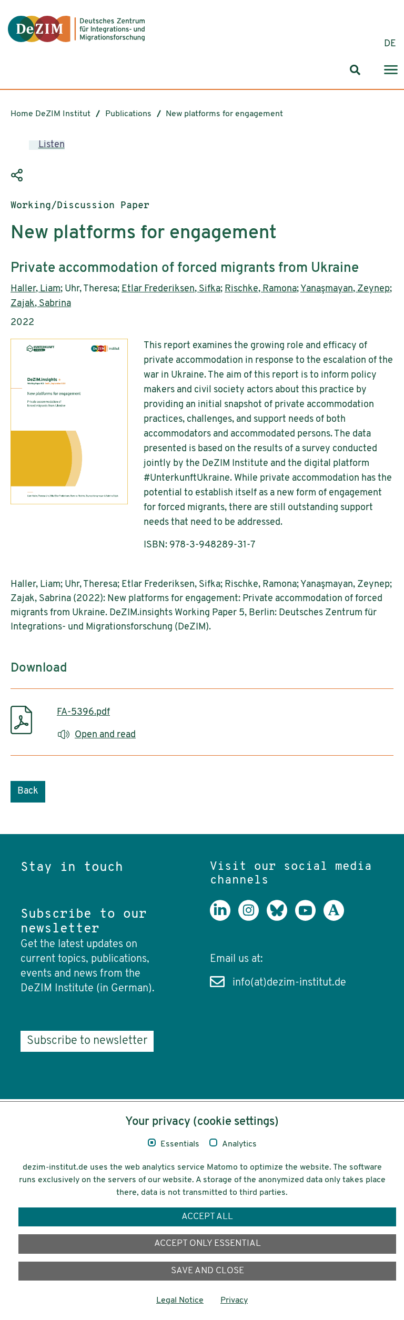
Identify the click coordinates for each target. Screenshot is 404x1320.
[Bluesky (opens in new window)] (281, 918)
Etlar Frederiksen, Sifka (171, 289)
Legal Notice (180, 1300)
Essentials (179, 1144)
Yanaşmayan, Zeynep (345, 289)
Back (27, 791)
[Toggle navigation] (391, 70)
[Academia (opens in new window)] (338, 918)
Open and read (105, 735)
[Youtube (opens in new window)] (309, 918)
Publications (128, 114)
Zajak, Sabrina (41, 304)
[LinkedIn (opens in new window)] (224, 918)
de (390, 44)
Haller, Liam (35, 289)
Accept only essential (207, 1243)
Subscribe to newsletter (87, 1041)
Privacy (234, 1300)
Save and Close (207, 1270)
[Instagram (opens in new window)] (252, 918)
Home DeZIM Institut (50, 114)
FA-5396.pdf (83, 712)
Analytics (239, 1144)
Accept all (207, 1216)
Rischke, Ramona (261, 289)
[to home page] (76, 29)
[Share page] (18, 175)
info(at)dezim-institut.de (289, 983)
